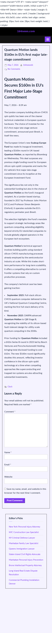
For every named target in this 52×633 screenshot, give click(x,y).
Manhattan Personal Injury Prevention (26, 560)
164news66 (28, 65)
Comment (9, 412)
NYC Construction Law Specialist (24, 532)
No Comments (14, 69)
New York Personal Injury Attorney (24, 527)
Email (7, 465)
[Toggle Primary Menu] (48, 39)
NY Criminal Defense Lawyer (22, 538)
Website (8, 477)
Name (8, 452)
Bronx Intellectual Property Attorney (25, 565)
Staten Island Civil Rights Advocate (24, 554)
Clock (10, 387)
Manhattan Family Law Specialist (23, 543)
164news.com (26, 31)
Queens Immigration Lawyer (22, 549)
